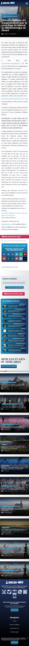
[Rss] (20, 592)
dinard (9, 240)
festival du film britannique (18, 240)
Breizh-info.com (8, 224)
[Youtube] (14, 592)
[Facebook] (4, 592)
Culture (5, 16)
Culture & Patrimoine (12, 16)
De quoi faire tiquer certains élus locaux (13, 99)
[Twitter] (9, 592)
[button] (26, 3)
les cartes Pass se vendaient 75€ (11, 63)
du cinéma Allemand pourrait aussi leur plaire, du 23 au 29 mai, (14, 214)
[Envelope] (14, 596)
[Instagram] (25, 592)
